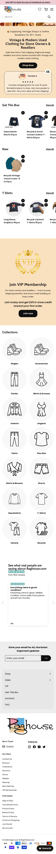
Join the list (7, 824)
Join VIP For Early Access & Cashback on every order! (27, 3)
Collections (7, 766)
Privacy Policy (8, 808)
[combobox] (28, 17)
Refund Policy (8, 812)
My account (7, 828)
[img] (29, 571)
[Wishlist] (40, 9)
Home (5, 774)
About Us (6, 770)
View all (50, 105)
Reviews (6, 763)
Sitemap (6, 782)
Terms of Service (9, 816)
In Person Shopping (10, 820)
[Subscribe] (46, 658)
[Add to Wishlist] (23, 112)
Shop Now (28, 65)
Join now (28, 313)
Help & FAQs (7, 800)
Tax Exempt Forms (10, 804)
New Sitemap (8, 786)
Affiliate (5, 778)
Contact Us (7, 759)
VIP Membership (9, 790)
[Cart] (46, 9)
